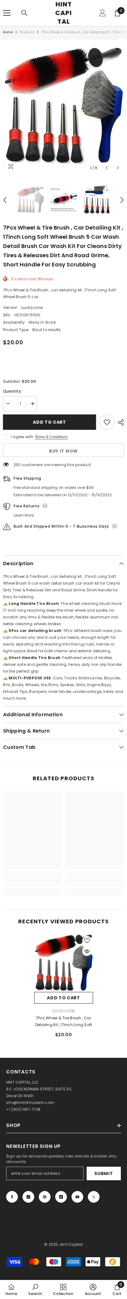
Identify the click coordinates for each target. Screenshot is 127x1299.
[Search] (24, 13)
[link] (32, 882)
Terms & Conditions (51, 437)
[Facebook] (12, 1197)
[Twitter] (94, 1197)
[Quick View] (87, 951)
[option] (63, 106)
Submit (103, 1173)
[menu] (6, 13)
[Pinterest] (45, 1197)
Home (8, 32)
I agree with (22, 436)
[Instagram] (28, 1197)
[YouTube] (77, 1197)
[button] (106, 167)
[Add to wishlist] (107, 422)
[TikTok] (61, 1197)
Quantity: (12, 391)
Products (27, 32)
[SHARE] (119, 422)
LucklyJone (32, 307)
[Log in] (102, 13)
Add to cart (49, 422)
